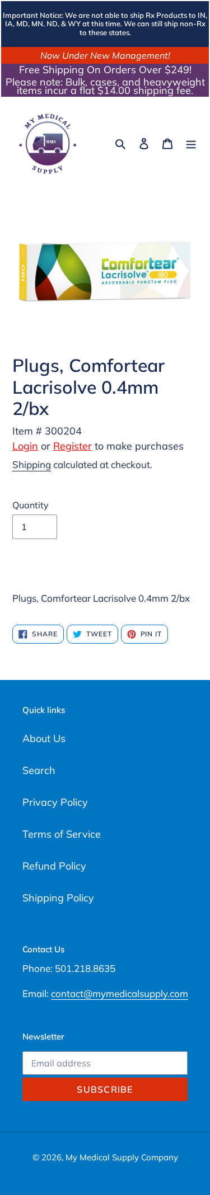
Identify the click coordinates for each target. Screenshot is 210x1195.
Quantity (30, 505)
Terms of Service (61, 834)
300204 (63, 430)
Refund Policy (54, 865)
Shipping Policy (58, 897)
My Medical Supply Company (122, 1157)
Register (72, 446)
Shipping (31, 464)
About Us (44, 738)
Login (25, 446)
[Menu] (191, 143)
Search (38, 770)
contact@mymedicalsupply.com (119, 993)
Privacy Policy (55, 802)
